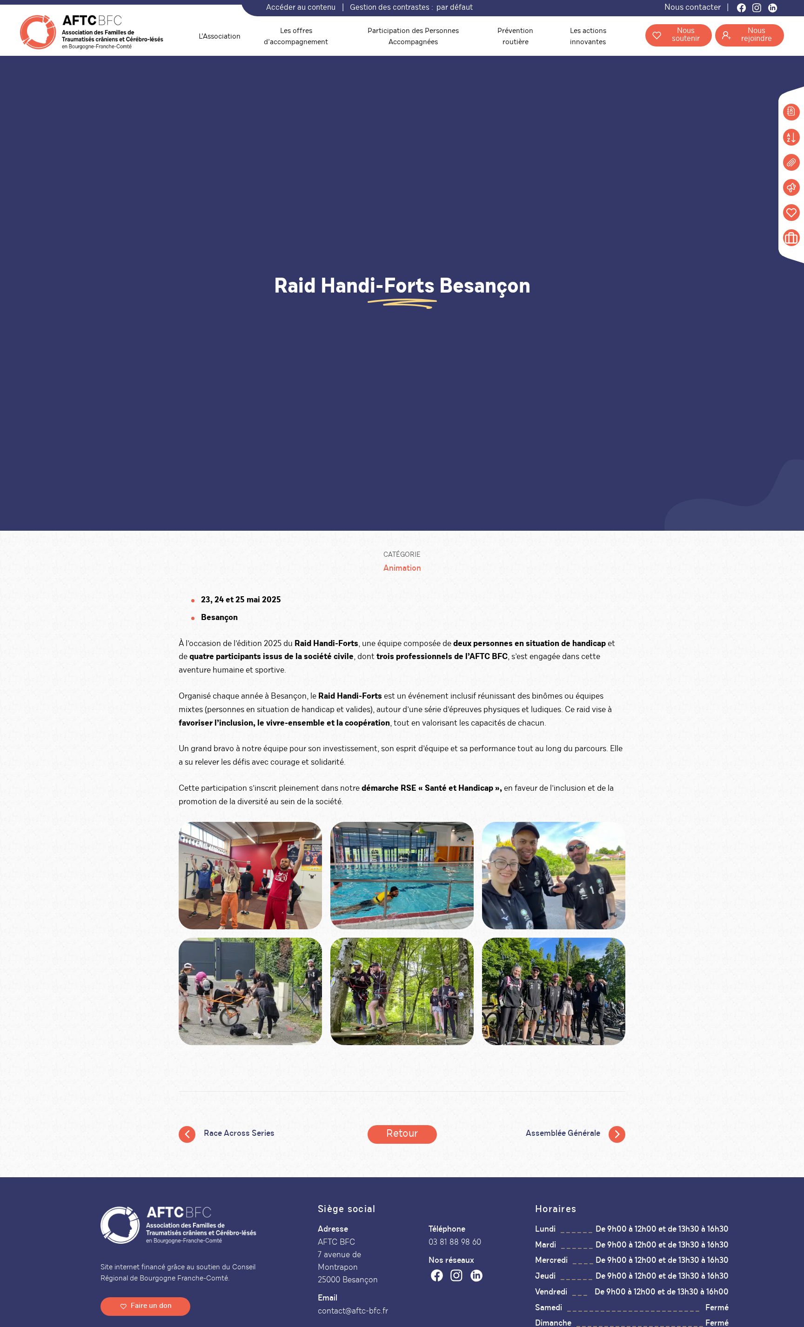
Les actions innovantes (588, 37)
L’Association (220, 37)
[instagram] (456, 1277)
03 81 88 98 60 (455, 1242)
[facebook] (437, 1277)
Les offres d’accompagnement (296, 37)
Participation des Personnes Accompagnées (413, 37)
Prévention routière (515, 37)
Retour (402, 1134)
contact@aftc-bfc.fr (353, 1311)
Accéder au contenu (300, 7)
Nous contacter (692, 8)
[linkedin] (476, 1277)
